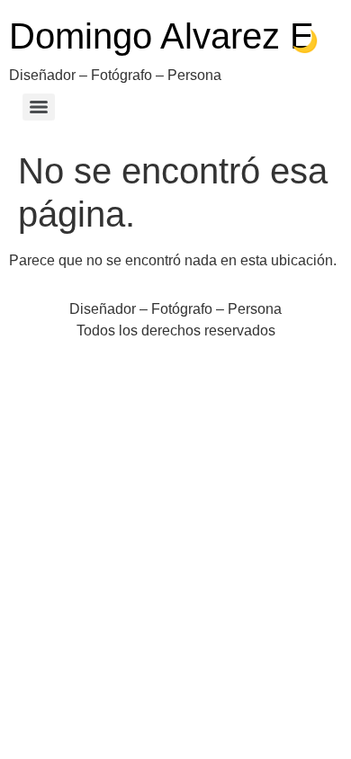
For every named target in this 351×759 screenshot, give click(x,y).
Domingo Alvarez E (161, 36)
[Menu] (38, 107)
